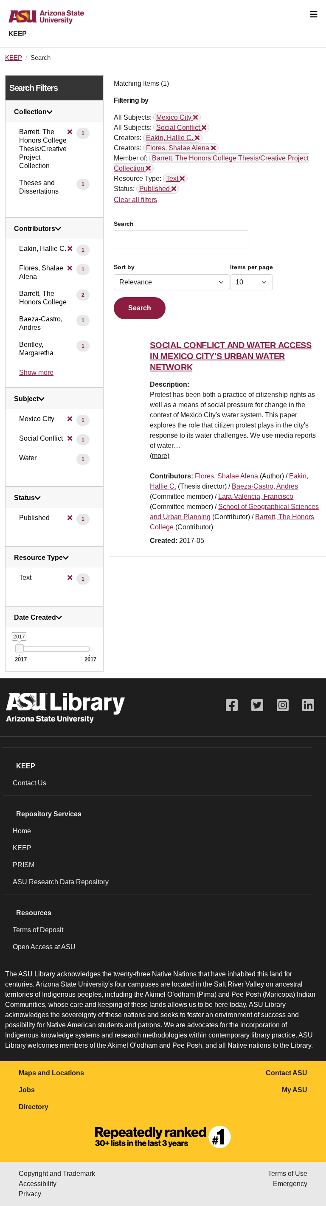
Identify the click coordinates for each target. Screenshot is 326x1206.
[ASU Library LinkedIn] (308, 705)
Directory (33, 1106)
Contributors (34, 228)
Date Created (35, 617)
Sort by (124, 267)
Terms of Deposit (38, 929)
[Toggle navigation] (314, 14)
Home (22, 831)
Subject (26, 399)
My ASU (294, 1090)
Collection (30, 112)
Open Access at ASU (44, 946)
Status (24, 498)
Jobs (27, 1090)
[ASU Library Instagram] (282, 705)
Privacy (30, 1194)
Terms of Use (287, 1173)
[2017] (19, 648)
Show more (36, 372)
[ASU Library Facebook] (231, 705)
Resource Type (38, 557)
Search (124, 224)
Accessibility (37, 1183)
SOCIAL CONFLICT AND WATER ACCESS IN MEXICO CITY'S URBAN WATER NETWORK (230, 356)
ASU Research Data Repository (61, 882)
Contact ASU (286, 1073)
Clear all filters (135, 199)
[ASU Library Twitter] (257, 705)
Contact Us (29, 783)
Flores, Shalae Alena (226, 476)
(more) (159, 455)
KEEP (17, 33)
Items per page (251, 267)
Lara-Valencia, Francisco (255, 496)
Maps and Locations (51, 1073)
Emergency (290, 1183)
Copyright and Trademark (57, 1173)
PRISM (23, 865)
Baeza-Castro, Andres (265, 486)
